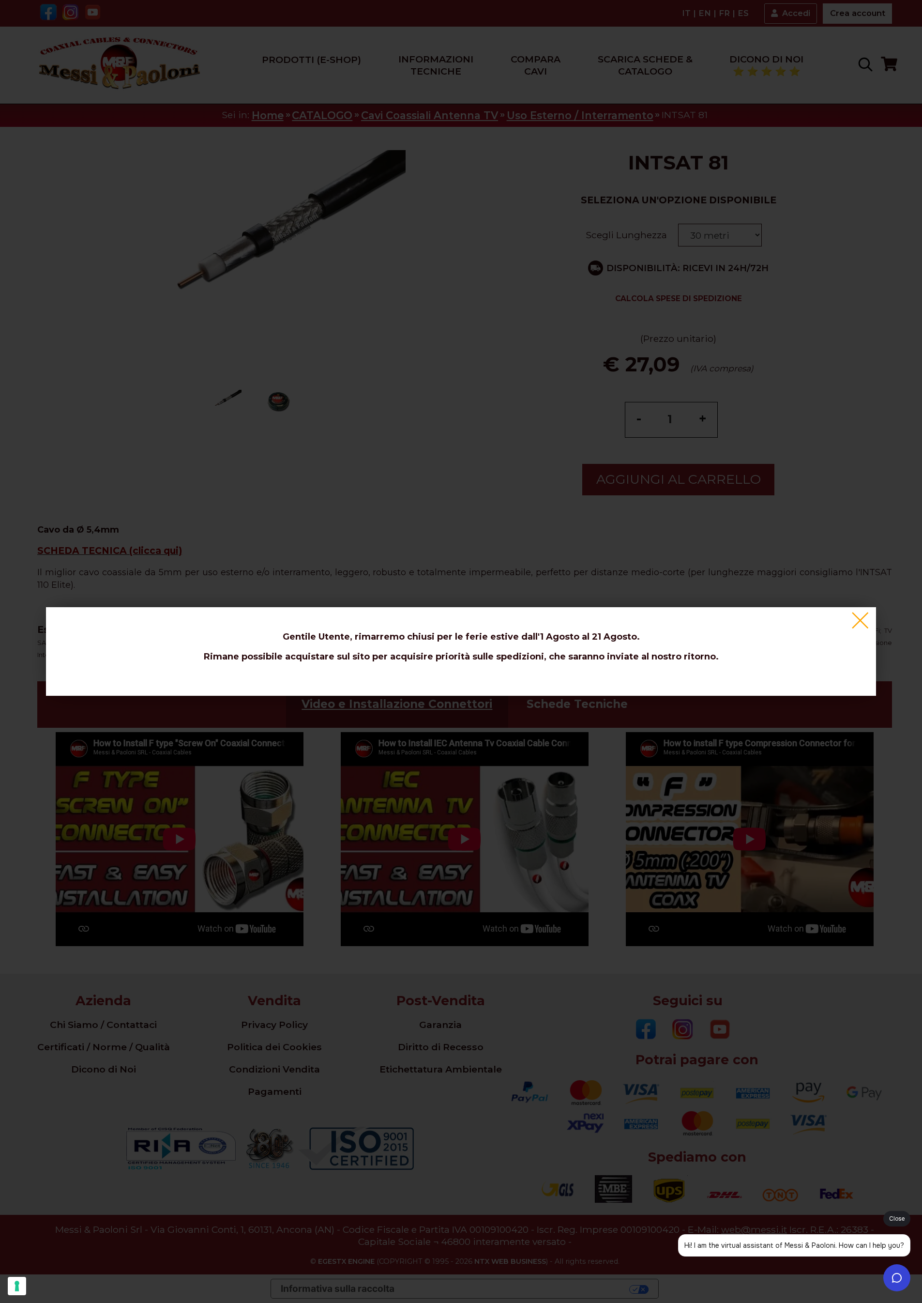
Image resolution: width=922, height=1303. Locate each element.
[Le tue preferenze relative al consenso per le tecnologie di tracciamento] (17, 1286)
